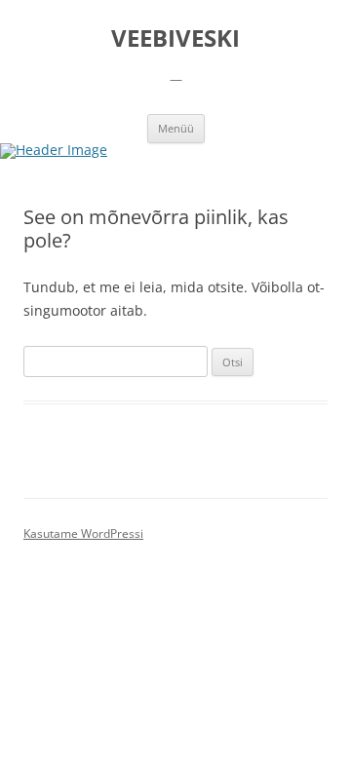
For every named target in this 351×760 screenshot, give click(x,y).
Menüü (176, 128)
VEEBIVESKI (175, 38)
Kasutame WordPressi (83, 533)
